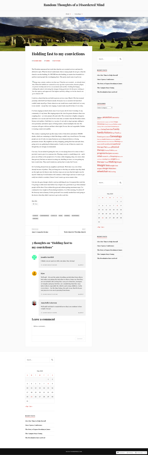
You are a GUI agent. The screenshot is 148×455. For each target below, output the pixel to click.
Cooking (99, 126)
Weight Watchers (109, 168)
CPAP (102, 126)
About (67, 14)
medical (99, 141)
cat (109, 121)
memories (103, 141)
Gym (98, 139)
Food (117, 133)
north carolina (105, 144)
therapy (100, 162)
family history (104, 132)
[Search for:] (110, 59)
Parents (109, 147)
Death (109, 126)
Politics (111, 150)
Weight (119, 162)
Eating (103, 129)
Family (116, 129)
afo (101, 117)
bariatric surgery (105, 121)
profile (115, 150)
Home (108, 139)
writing (114, 171)
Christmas (101, 124)
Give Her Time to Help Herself (107, 75)
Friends (99, 136)
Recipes (108, 153)
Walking (112, 161)
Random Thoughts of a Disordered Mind (74, 5)
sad (109, 156)
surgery (114, 159)
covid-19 (54, 215)
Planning (107, 150)
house (111, 139)
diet (118, 126)
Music (121, 141)
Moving (117, 141)
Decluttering (114, 126)
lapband (118, 139)
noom (98, 144)
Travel (106, 162)
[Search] (120, 59)
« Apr (98, 227)
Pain (105, 147)
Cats (112, 122)
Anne (48, 60)
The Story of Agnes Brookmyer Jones (109, 83)
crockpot (105, 126)
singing (35, 218)
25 (102, 218)
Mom (107, 141)
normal (67, 215)
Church (35, 215)
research (105, 156)
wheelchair (102, 171)
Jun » (102, 227)
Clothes (115, 124)
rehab (99, 156)
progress (101, 153)
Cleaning (111, 124)
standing (104, 159)
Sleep (118, 156)
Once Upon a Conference (105, 79)
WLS (109, 172)
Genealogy (78, 14)
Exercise (109, 129)
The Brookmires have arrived (107, 92)
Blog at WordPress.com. (74, 451)
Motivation (111, 141)
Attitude (57, 60)
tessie (118, 159)
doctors (99, 129)
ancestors (107, 117)
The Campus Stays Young (105, 88)
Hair (101, 139)
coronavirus (44, 215)
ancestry (116, 117)
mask (60, 215)
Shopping (113, 156)
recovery (115, 153)
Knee (114, 139)
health (104, 139)
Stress (109, 159)
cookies (119, 124)
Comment (79, 338)
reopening (75, 215)
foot (120, 133)
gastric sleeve (106, 136)
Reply (82, 265)
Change (115, 122)
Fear (113, 133)
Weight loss (103, 165)
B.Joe (43, 273)
